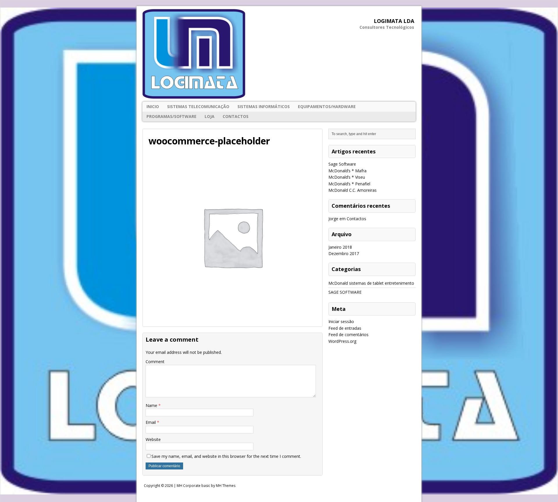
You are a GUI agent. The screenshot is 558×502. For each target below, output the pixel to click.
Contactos (235, 116)
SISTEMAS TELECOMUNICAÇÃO (198, 106)
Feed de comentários (348, 334)
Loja (209, 116)
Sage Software (342, 164)
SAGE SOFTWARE (345, 292)
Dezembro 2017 (343, 253)
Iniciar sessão (341, 321)
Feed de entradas (344, 328)
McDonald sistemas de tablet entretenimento (371, 283)
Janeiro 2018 (340, 247)
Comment (155, 361)
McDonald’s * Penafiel (349, 184)
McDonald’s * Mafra (347, 170)
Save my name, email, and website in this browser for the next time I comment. (226, 456)
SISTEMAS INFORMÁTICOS (263, 106)
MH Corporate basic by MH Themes (206, 485)
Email (151, 422)
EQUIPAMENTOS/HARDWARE (327, 106)
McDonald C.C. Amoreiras (352, 190)
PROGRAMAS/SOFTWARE (171, 116)
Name (152, 405)
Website (153, 439)
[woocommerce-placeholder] (232, 317)
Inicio (152, 106)
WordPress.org (342, 341)
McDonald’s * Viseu (346, 177)
